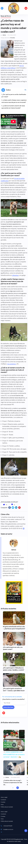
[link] (5, 741)
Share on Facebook (9, 507)
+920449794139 (7, 826)
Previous (13, 787)
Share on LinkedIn (16, 507)
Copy (23, 528)
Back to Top (25, 830)
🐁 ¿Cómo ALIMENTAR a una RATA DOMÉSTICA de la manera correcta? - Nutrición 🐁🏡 (14, 741)
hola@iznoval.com (8, 829)
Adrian (4, 35)
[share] (22, 740)
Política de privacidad (7, 807)
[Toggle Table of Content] (25, 90)
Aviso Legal (4, 797)
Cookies (3, 802)
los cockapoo (11, 364)
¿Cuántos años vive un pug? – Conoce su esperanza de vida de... (12, 782)
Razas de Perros (6, 16)
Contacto (3, 799)
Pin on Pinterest (19, 507)
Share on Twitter (13, 507)
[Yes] (5, 504)
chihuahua (15, 275)
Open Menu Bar (2, 8)
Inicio (2, 804)
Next (17, 787)
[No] (13, 504)
